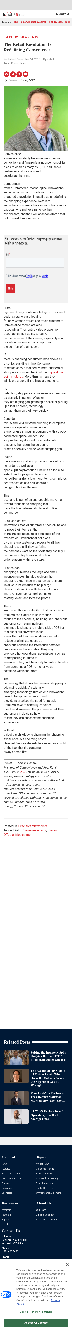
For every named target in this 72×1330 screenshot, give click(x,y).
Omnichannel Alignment (48, 1193)
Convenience (30, 830)
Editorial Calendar (45, 1215)
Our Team (41, 1210)
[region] (36, 1294)
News (4, 1164)
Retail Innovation (44, 1183)
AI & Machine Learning (47, 1178)
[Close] (67, 1264)
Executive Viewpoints (21, 37)
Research (6, 1215)
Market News (42, 1164)
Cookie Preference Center (36, 1311)
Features (6, 1169)
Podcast (6, 1183)
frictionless (23, 835)
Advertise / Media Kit (46, 1220)
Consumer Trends (45, 1169)
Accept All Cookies (36, 1322)
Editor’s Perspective (11, 1174)
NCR (23, 772)
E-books (6, 1224)
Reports (5, 1220)
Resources (7, 1188)
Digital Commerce (45, 1188)
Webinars (6, 1210)
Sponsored (7, 1193)
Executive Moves (44, 1174)
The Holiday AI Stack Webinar (30, 22)
